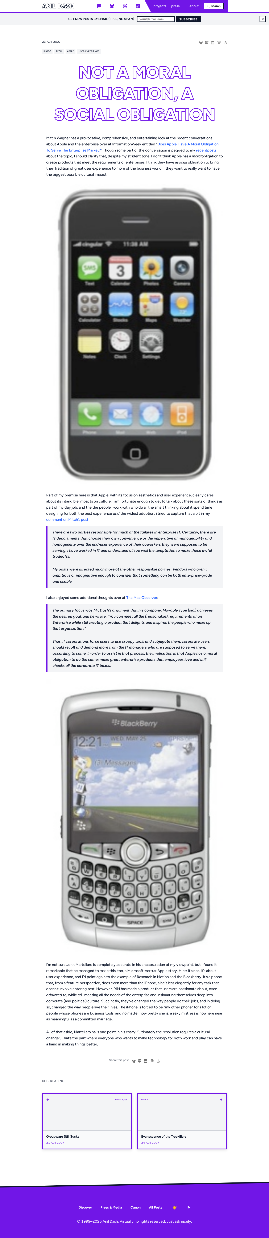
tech (59, 51)
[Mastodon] (99, 6)
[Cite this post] (219, 41)
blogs (47, 51)
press (175, 6)
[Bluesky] (112, 6)
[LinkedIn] (137, 6)
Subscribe (188, 19)
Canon (136, 1207)
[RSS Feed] (189, 1207)
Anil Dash (58, 6)
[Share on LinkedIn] (212, 42)
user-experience (89, 51)
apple (70, 51)
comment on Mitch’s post (67, 519)
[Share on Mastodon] (206, 42)
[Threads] (124, 6)
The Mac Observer (141, 597)
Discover (85, 1207)
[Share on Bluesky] (201, 42)
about (194, 6)
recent (201, 150)
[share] (225, 42)
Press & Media (111, 1207)
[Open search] (214, 6)
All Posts (155, 1207)
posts (211, 150)
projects (159, 6)
